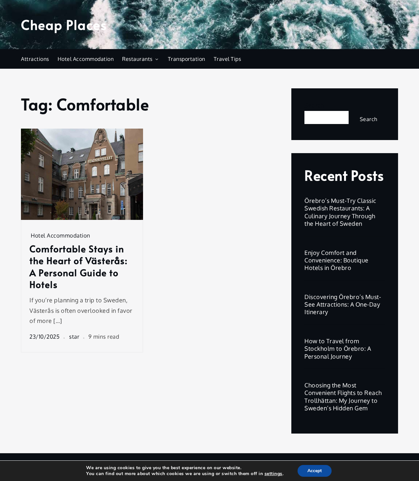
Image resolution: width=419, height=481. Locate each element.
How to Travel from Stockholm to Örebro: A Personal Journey (337, 348)
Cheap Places (64, 24)
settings (273, 474)
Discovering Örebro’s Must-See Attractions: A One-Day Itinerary (342, 304)
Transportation (186, 59)
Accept (314, 471)
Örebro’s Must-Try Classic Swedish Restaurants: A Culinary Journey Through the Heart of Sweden (340, 212)
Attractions (35, 59)
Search (314, 105)
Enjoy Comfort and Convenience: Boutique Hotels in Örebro (336, 260)
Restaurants (137, 59)
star (74, 336)
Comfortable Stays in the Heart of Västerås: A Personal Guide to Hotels (78, 267)
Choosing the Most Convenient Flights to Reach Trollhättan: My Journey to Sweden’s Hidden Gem (343, 397)
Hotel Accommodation (86, 59)
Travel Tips (227, 59)
